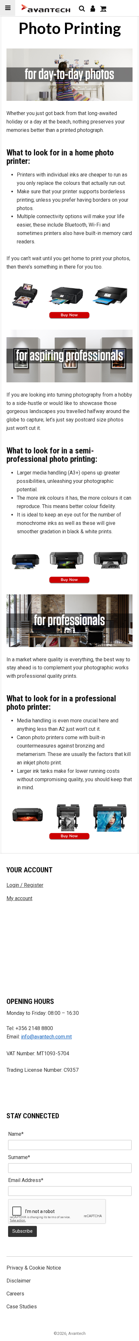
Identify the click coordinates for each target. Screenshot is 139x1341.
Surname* (19, 1157)
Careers (15, 1294)
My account (19, 898)
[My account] (92, 8)
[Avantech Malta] (46, 8)
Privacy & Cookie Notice (33, 1268)
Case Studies (21, 1307)
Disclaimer (18, 1281)
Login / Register (24, 885)
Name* (16, 1134)
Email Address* (25, 1180)
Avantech (77, 1333)
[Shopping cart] (103, 8)
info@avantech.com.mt (46, 1037)
